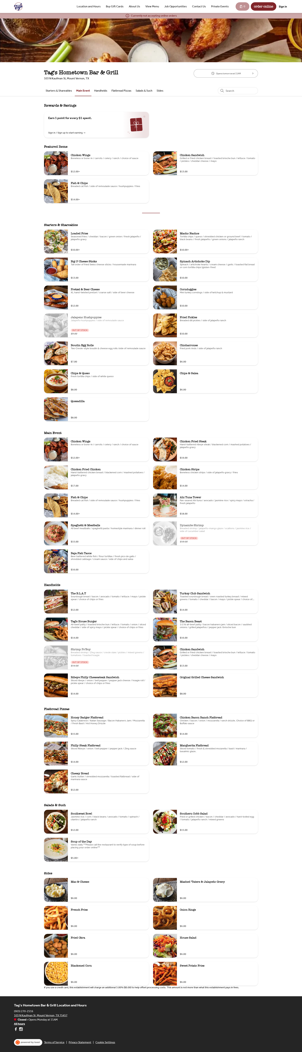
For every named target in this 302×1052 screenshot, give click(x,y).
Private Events (220, 6)
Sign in (283, 6)
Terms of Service (54, 1042)
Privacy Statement (80, 1042)
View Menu (152, 6)
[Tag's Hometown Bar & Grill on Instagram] (20, 1029)
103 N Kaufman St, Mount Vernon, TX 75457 (40, 1015)
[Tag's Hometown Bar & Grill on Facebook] (16, 1029)
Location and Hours (89, 6)
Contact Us (199, 6)
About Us (134, 6)
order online (263, 6)
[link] (59, 90)
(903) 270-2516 (23, 1011)
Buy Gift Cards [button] (115, 6)
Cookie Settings (105, 1042)
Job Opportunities (175, 6)
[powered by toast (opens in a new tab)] (28, 1042)
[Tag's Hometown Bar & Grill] (18, 6)
